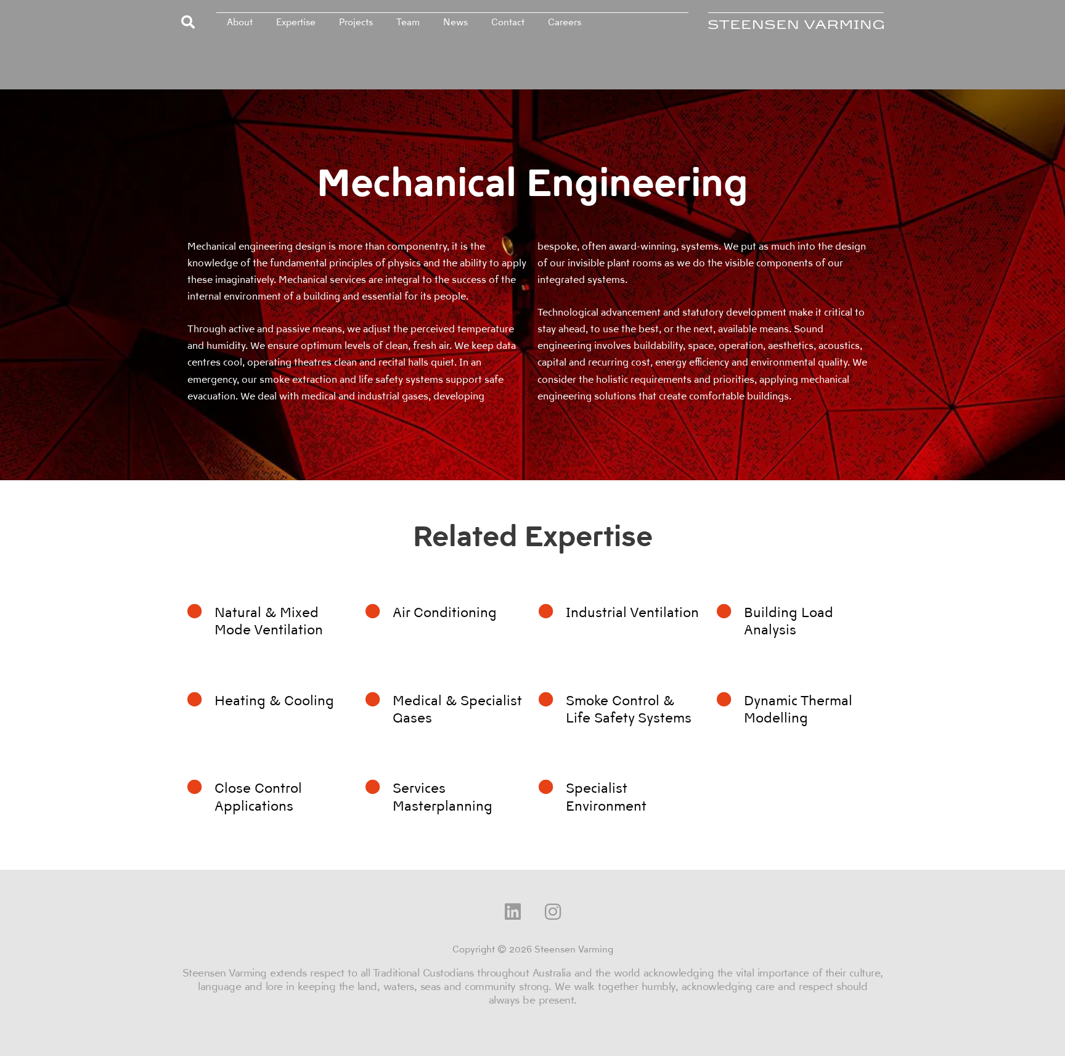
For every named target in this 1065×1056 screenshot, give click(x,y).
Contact (507, 22)
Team (408, 22)
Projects (356, 22)
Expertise (296, 22)
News (455, 22)
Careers (564, 22)
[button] (188, 22)
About (240, 22)
